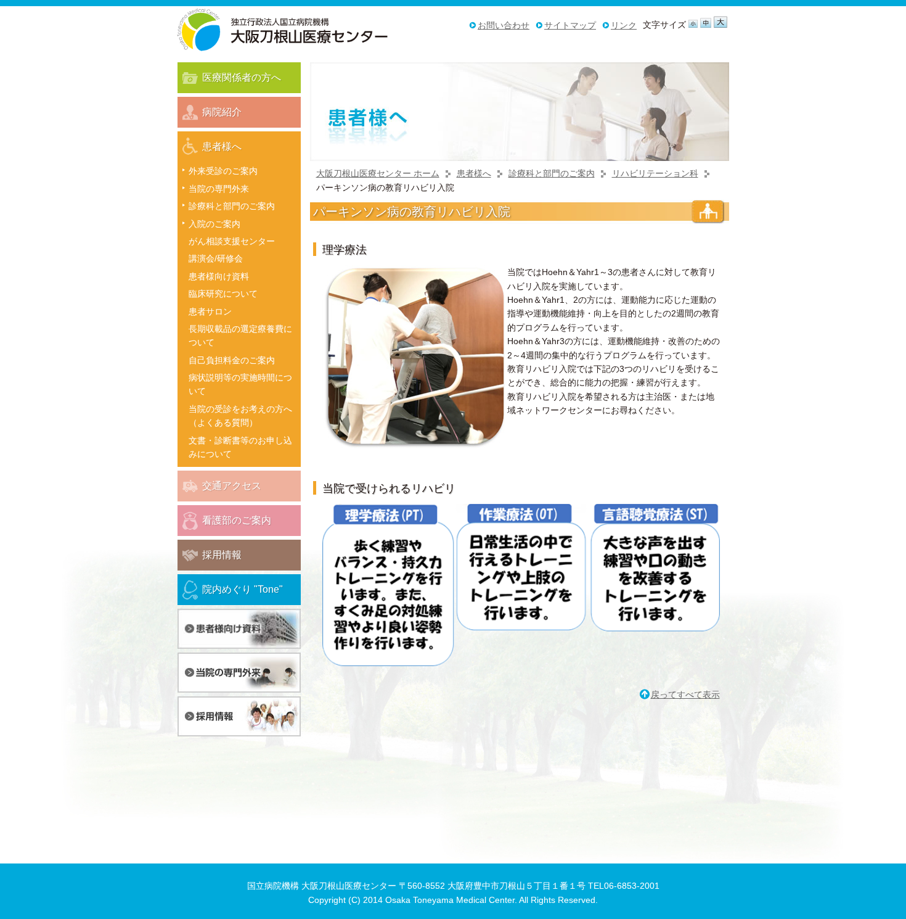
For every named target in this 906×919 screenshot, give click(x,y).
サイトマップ (570, 25)
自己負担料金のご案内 (232, 360)
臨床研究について (223, 294)
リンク (624, 25)
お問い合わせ (503, 25)
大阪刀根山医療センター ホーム (377, 173)
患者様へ (474, 173)
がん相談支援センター (232, 241)
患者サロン (210, 311)
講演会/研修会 (216, 258)
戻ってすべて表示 (685, 694)
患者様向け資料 (219, 276)
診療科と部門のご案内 (551, 173)
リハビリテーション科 (655, 173)
